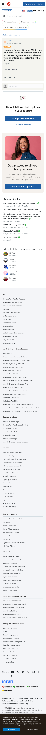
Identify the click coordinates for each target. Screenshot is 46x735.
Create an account (23, 125)
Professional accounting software (14, 642)
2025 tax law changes (10, 507)
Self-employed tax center (11, 312)
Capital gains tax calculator (12, 580)
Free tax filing (7, 353)
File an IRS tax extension (11, 529)
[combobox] (18, 16)
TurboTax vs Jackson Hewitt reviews (15, 618)
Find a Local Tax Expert (10, 398)
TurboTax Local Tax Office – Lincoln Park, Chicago (20, 411)
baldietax (12, 278)
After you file (7, 240)
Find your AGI (7, 486)
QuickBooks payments (10, 635)
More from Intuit (8, 652)
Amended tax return (9, 476)
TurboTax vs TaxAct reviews (12, 614)
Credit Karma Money (10, 323)
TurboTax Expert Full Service (12, 374)
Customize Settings (32, 729)
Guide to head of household (12, 463)
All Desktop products (10, 428)
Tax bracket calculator (10, 563)
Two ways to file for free (11, 532)
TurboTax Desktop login (11, 422)
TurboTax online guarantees (12, 306)
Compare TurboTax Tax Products (14, 299)
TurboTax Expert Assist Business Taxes (15, 384)
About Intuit (6, 698)
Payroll (5, 631)
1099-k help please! (10, 237)
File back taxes (8, 483)
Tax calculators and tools (11, 556)
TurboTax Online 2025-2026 (12, 302)
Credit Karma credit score (11, 645)
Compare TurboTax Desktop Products (15, 425)
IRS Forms (6, 309)
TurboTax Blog (8, 326)
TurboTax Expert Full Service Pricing (15, 377)
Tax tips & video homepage (12, 452)
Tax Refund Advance (9, 316)
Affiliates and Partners (10, 703)
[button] (7, 10)
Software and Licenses (10, 701)
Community (6, 539)
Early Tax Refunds (8, 340)
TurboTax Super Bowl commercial (14, 604)
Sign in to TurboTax (24, 118)
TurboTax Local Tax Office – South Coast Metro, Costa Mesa (23, 408)
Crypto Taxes (7, 319)
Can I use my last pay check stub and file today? (20, 203)
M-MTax (12, 253)
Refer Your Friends (9, 546)
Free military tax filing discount (13, 364)
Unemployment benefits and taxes (14, 490)
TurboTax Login (8, 536)
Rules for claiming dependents (13, 466)
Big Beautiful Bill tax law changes (14, 543)
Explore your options (23, 186)
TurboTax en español (10, 343)
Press (26, 698)
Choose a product (27, 22)
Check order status (9, 435)
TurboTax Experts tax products (13, 367)
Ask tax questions (10, 22)
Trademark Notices (26, 701)
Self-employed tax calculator (12, 573)
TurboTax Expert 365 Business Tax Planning (17, 391)
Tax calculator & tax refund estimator (15, 560)
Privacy (32, 698)
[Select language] (23, 11)
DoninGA (12, 266)
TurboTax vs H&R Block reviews (13, 607)
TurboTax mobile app (10, 336)
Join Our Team (17, 698)
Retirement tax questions (11, 35)
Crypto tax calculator (10, 577)
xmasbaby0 (13, 272)
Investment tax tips (9, 493)
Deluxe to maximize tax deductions (15, 357)
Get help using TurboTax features (15, 27)
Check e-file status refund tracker (14, 567)
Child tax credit (8, 497)
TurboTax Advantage (10, 439)
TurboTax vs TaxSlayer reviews (13, 611)
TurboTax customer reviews (12, 601)
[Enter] (4, 16)
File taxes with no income (11, 469)
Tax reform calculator (10, 590)
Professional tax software (11, 638)
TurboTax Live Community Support (14, 519)
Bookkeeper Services (10, 659)
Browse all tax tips (9, 456)
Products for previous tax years (13, 333)
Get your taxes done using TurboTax (15, 206)
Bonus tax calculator (9, 583)
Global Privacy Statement (10, 719)
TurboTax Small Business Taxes (13, 387)
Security (39, 698)
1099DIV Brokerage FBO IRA (13, 225)
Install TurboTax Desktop (11, 432)
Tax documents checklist (11, 587)
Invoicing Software (9, 662)
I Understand (11, 729)
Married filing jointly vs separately (14, 459)
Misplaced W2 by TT (10, 231)
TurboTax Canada (8, 329)
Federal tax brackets (9, 503)
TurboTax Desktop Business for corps (15, 442)
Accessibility (23, 703)
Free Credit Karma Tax (10, 648)
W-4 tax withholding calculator (13, 570)
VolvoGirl (12, 259)
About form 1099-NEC (10, 473)
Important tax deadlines (11, 500)
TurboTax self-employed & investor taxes (16, 360)
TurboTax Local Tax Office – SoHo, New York (18, 404)
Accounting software (10, 628)
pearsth (9, 41)
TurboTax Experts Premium (12, 370)
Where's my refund (9, 526)
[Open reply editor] (23, 86)
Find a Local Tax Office (10, 401)
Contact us (6, 522)
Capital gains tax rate (10, 480)
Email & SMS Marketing (11, 655)
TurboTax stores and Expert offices (14, 394)
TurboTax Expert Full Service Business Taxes (18, 381)
